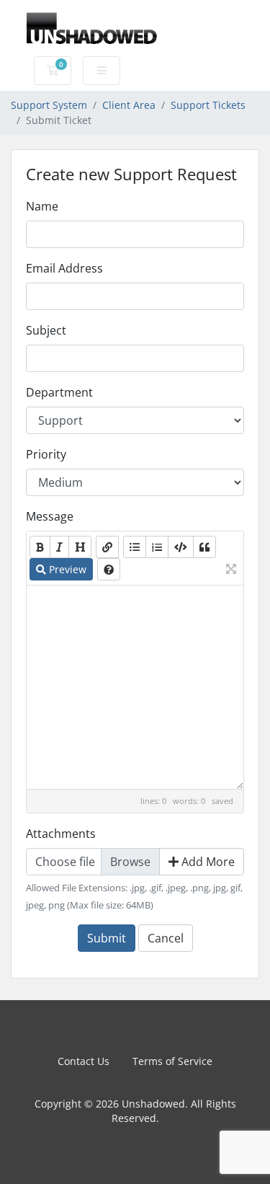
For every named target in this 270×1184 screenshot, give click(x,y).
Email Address (64, 268)
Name (42, 206)
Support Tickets (208, 105)
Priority (46, 454)
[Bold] (40, 547)
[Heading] (79, 547)
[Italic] (59, 547)
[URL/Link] (107, 547)
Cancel (166, 938)
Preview (66, 569)
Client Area (129, 105)
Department (59, 392)
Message (49, 516)
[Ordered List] (156, 547)
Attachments (61, 833)
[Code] (181, 547)
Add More (207, 862)
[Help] (108, 569)
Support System (49, 105)
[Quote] (204, 547)
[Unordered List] (134, 547)
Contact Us (83, 1061)
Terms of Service (172, 1061)
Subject (46, 330)
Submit (106, 938)
